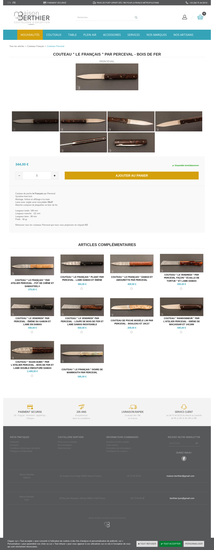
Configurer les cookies (117, 451)
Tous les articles (16, 46)
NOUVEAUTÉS (30, 35)
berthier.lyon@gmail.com (182, 498)
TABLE (72, 35)
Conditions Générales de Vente (25, 448)
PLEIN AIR (89, 35)
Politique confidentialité (21, 451)
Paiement (14, 441)
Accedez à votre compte (117, 441)
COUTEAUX (53, 35)
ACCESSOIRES (112, 35)
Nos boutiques (65, 445)
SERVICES (134, 35)
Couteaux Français (35, 46)
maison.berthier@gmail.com (180, 476)
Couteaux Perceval (55, 46)
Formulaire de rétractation (118, 448)
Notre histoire (64, 448)
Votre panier (112, 445)
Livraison (14, 445)
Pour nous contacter (67, 441)
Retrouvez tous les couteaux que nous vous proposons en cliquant (51, 225)
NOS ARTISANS (183, 35)
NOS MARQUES (156, 35)
